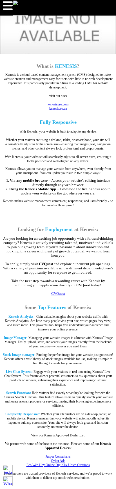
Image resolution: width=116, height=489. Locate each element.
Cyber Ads (58, 461)
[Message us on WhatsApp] (8, 481)
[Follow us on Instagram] (8, 470)
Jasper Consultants (58, 456)
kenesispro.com (58, 104)
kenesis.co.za (58, 109)
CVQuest (58, 294)
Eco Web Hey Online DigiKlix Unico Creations (58, 465)
